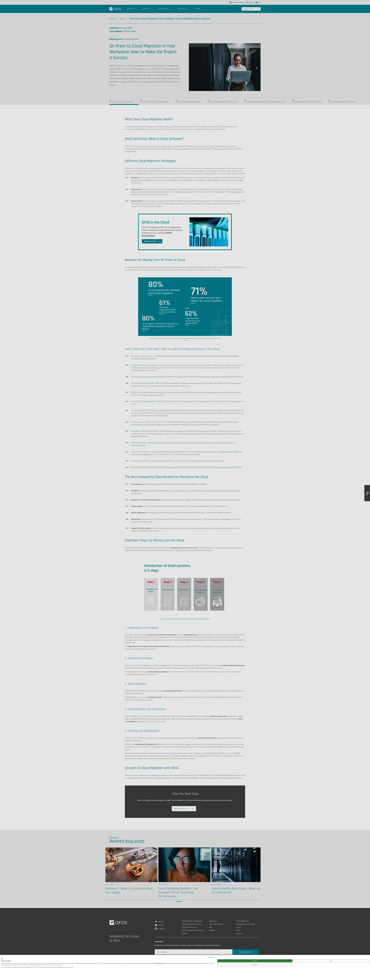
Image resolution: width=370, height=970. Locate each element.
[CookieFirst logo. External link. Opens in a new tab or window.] (2, 959)
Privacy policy (210, 957)
